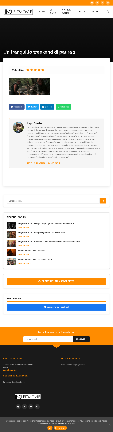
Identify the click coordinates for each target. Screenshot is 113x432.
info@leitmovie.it (10, 370)
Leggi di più (60, 428)
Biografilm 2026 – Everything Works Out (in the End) (41, 232)
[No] (109, 424)
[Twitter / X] (97, 3)
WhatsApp (64, 107)
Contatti (94, 11)
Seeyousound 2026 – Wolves (31, 250)
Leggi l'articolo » (24, 228)
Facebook (18, 107)
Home (42, 11)
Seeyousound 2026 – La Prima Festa (35, 259)
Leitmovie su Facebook (15, 382)
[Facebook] (92, 3)
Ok (50, 428)
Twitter (34, 107)
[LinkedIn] (108, 3)
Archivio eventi (67, 11)
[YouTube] (102, 3)
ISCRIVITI (81, 339)
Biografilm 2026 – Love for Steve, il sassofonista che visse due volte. (49, 241)
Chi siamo (53, 11)
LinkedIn (48, 107)
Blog (82, 11)
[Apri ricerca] (108, 12)
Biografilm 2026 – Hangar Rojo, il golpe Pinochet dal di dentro (46, 223)
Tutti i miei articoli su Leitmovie (43, 163)
